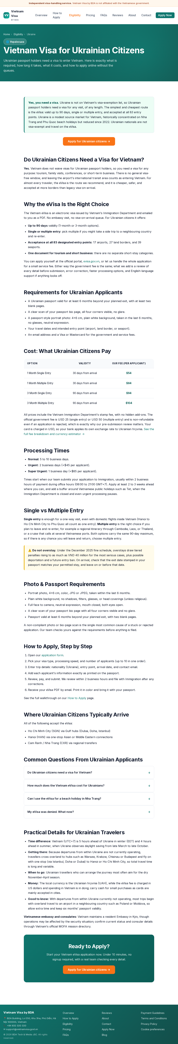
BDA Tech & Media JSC (24, 1034)
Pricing (90, 15)
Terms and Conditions (154, 1018)
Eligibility (75, 15)
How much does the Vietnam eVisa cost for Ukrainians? (65, 785)
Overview (41, 15)
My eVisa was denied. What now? (50, 812)
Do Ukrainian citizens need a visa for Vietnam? (59, 772)
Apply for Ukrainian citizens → (89, 141)
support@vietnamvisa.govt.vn (22, 1029)
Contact (146, 15)
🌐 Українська (15, 41)
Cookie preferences (153, 1029)
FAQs (103, 15)
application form (52, 655)
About (132, 15)
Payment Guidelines (152, 1012)
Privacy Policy (149, 1023)
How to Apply (57, 15)
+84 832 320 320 (16, 1025)
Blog (104, 1034)
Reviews (117, 15)
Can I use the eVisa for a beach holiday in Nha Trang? (64, 798)
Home (6, 34)
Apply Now (165, 15)
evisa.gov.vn (91, 261)
